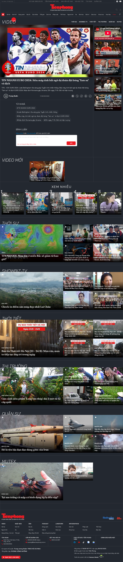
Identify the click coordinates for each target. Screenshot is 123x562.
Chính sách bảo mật (108, 537)
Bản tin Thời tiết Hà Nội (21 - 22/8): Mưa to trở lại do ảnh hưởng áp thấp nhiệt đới (78, 334)
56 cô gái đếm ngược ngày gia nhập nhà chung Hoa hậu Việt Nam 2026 (108, 306)
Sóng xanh (21, 14)
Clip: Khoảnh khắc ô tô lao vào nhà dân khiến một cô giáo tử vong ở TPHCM (11, 209)
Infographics (74, 524)
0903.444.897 (56, 540)
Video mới (12, 160)
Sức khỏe (35, 14)
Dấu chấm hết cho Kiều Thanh (109, 211)
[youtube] (120, 1)
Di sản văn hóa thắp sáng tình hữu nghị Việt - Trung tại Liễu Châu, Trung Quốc (46, 179)
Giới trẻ (48, 14)
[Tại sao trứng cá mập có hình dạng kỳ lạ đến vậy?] (31, 481)
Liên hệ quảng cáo (32, 537)
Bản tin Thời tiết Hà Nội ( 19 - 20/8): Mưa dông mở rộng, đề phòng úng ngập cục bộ (108, 334)
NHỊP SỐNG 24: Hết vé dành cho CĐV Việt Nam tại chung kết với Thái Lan (107, 238)
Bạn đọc (98, 530)
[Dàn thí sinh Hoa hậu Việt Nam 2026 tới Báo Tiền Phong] (78, 281)
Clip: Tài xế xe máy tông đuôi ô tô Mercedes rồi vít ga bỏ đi (61, 210)
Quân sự (112, 22)
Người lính (70, 14)
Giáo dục (93, 14)
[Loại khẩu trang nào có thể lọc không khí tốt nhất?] (78, 471)
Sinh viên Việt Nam (67, 1)
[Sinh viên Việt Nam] (108, 518)
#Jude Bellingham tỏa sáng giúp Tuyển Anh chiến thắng (37, 112)
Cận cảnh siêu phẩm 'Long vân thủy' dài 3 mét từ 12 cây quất (31, 400)
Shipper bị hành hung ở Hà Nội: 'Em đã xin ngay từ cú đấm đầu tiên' (36, 210)
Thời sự (74, 22)
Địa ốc (28, 14)
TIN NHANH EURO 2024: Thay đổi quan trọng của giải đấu (108, 89)
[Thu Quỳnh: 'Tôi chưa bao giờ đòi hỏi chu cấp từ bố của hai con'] (108, 281)
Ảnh (30, 524)
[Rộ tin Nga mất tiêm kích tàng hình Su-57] (78, 424)
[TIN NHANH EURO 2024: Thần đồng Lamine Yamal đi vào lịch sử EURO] (107, 50)
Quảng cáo (98, 1)
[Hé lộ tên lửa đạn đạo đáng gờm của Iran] (31, 434)
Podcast (45, 524)
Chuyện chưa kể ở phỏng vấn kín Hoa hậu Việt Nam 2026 (77, 306)
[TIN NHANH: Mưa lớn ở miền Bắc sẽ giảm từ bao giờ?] (31, 243)
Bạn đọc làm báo (12, 557)
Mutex (119, 22)
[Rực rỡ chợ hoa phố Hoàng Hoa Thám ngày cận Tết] (108, 376)
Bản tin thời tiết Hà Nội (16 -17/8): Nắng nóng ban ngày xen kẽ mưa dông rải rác (107, 353)
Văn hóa (81, 14)
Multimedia (100, 101)
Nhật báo (18, 524)
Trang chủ (3, 14)
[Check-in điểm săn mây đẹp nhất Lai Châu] (31, 291)
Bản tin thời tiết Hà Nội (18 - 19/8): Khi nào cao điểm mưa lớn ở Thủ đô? (77, 353)
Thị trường (102, 22)
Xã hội (8, 14)
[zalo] (89, 542)
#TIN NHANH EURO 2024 (26, 108)
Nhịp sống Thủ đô (82, 205)
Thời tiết (93, 22)
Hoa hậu (108, 14)
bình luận (90, 96)
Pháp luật (55, 14)
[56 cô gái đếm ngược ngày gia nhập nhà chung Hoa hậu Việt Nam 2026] (108, 300)
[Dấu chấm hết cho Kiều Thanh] (110, 203)
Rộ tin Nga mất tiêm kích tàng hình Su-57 (78, 430)
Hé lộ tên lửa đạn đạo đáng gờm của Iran (25, 449)
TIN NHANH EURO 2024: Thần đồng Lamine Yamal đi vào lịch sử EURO (108, 53)
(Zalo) (38, 540)
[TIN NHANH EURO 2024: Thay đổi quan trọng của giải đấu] (107, 85)
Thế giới (42, 14)
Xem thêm (120, 14)
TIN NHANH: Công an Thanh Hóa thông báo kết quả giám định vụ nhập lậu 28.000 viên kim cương (77, 257)
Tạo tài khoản (31, 133)
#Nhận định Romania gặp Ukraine (29, 120)
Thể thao (63, 14)
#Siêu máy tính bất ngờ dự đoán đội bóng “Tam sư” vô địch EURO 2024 (43, 116)
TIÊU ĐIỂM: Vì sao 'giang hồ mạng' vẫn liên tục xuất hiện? (78, 240)
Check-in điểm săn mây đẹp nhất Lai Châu (26, 306)
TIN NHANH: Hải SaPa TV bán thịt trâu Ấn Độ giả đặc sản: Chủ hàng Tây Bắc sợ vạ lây (108, 106)
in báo (85, 96)
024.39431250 (8, 544)
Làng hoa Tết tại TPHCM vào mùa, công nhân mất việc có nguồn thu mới (107, 400)
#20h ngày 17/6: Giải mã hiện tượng (57, 120)
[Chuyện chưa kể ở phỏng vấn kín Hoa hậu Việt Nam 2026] (78, 300)
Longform (59, 524)
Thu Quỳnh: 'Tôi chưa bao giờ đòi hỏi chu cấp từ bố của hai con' (107, 287)
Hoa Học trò (79, 1)
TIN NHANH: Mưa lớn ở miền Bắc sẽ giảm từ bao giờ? (30, 257)
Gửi (71, 143)
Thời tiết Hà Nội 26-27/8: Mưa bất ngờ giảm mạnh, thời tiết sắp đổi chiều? (85, 210)
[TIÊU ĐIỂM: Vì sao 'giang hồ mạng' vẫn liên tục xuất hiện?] (78, 233)
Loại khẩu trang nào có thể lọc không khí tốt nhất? (76, 477)
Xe (76, 14)
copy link (81, 96)
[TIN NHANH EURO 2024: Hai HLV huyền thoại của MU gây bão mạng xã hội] (107, 67)
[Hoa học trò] (119, 518)
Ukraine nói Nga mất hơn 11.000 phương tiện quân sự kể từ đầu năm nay (108, 448)
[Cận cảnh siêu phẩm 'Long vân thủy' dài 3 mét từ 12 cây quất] (31, 386)
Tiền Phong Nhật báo (52, 1)
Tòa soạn (89, 1)
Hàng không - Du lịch (8, 533)
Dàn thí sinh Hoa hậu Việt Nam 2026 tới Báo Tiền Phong (76, 287)
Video (114, 14)
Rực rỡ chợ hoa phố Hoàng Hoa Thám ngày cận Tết (106, 382)
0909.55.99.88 (32, 540)
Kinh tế (14, 14)
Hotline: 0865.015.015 (36, 1)
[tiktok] (84, 542)
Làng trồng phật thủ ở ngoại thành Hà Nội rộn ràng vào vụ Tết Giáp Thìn (78, 381)
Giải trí (87, 14)
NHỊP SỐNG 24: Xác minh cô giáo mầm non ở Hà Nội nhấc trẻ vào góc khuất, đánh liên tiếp (108, 257)
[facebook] (117, 1)
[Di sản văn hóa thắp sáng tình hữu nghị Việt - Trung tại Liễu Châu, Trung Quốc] (47, 171)
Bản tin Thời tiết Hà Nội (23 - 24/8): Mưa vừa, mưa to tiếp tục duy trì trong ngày (31, 352)
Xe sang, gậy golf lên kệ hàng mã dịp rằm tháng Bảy (77, 401)
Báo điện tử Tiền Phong (61, 7)
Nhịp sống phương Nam (103, 396)
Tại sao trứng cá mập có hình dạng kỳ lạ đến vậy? (30, 497)
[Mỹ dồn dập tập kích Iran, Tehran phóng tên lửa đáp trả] (108, 424)
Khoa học (101, 14)
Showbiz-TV (83, 22)
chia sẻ (72, 96)
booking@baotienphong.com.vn (36, 542)
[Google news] (94, 542)
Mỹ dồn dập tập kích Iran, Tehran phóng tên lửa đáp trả (107, 430)
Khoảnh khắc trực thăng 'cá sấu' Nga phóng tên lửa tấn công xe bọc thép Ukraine (78, 448)
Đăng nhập (19, 133)
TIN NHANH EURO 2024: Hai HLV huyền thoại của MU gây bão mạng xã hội (107, 71)
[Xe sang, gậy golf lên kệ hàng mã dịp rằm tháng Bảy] (78, 395)
